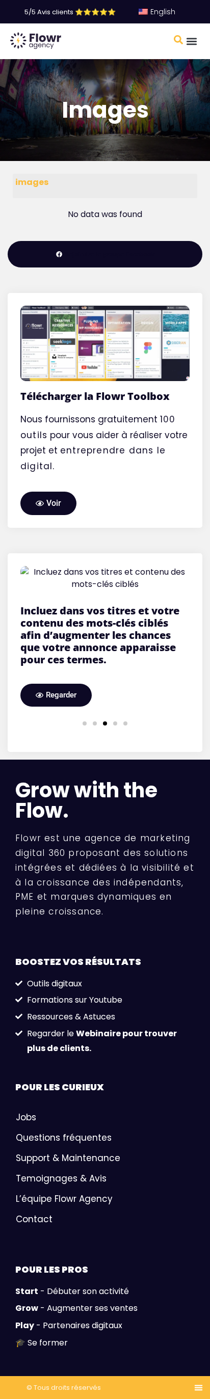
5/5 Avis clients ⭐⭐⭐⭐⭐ (70, 12)
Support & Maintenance (68, 1250)
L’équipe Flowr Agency (64, 1290)
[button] (191, 41)
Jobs (26, 1209)
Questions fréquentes (64, 1229)
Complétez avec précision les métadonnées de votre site (122, 761)
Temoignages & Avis (61, 1270)
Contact (34, 1311)
